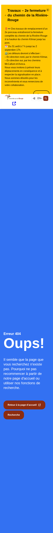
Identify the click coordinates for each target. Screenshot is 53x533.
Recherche (14, 415)
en (40, 99)
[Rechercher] (45, 98)
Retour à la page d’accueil (22, 406)
